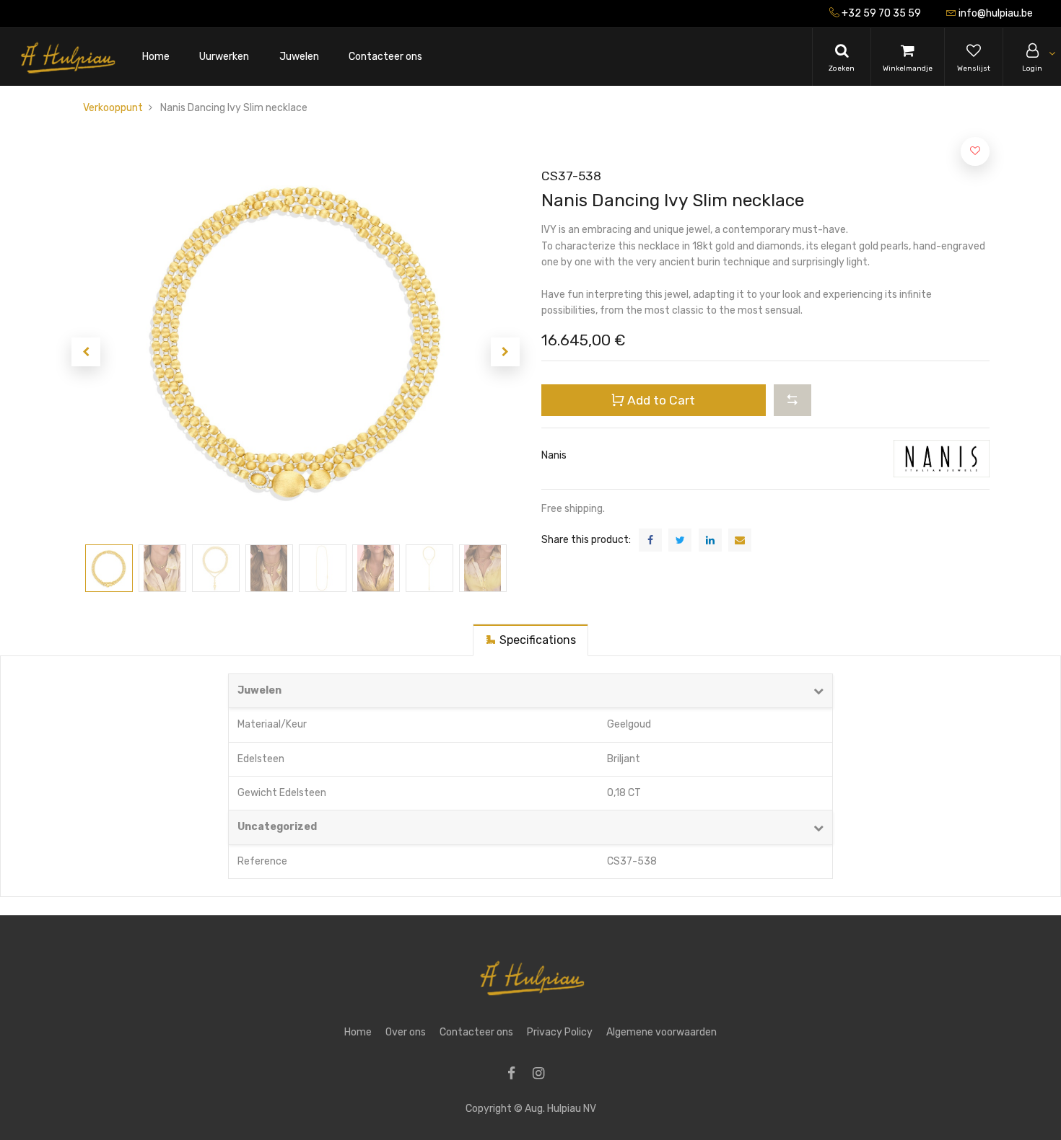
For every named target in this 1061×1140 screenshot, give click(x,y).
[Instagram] (543, 1075)
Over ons (405, 1032)
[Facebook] (516, 1075)
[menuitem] (156, 57)
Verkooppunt (113, 108)
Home (358, 1032)
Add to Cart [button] (659, 400)
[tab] (530, 640)
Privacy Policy (560, 1032)
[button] (85, 351)
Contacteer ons (476, 1032)
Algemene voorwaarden (661, 1032)
